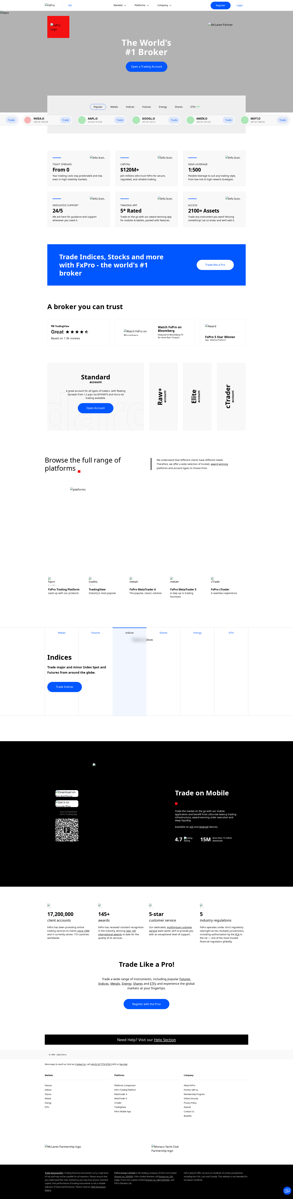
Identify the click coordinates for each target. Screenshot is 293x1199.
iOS (191, 826)
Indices (103, 984)
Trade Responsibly (54, 1173)
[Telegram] (104, 1054)
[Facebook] (75, 1054)
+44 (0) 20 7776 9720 (100, 1064)
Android (203, 826)
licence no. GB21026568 (157, 1180)
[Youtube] (97, 1054)
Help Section (165, 1039)
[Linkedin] (82, 1054)
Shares (138, 984)
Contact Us (80, 1064)
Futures (184, 979)
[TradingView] (119, 1054)
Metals (115, 984)
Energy (126, 984)
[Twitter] (89, 1054)
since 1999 (83, 930)
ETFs (153, 984)
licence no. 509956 (124, 1176)
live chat (123, 1064)
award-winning (219, 464)
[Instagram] (111, 1054)
